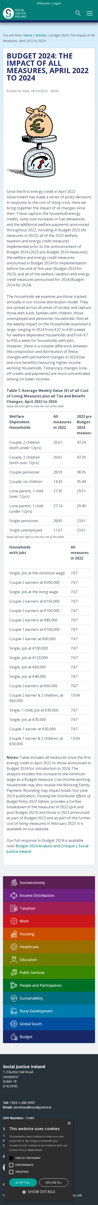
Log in (57, 3)
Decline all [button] (54, 1182)
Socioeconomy (32, 882)
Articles (41, 35)
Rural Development (36, 1011)
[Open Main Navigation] (90, 13)
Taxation (27, 908)
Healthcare (29, 946)
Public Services (32, 972)
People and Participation (41, 985)
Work (24, 921)
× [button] (69, 1123)
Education (28, 959)
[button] (38, 1191)
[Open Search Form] (78, 13)
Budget (26, 1036)
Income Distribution (37, 895)
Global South (31, 1023)
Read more (35, 1150)
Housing (27, 933)
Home (27, 35)
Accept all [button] (23, 1182)
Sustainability (31, 998)
